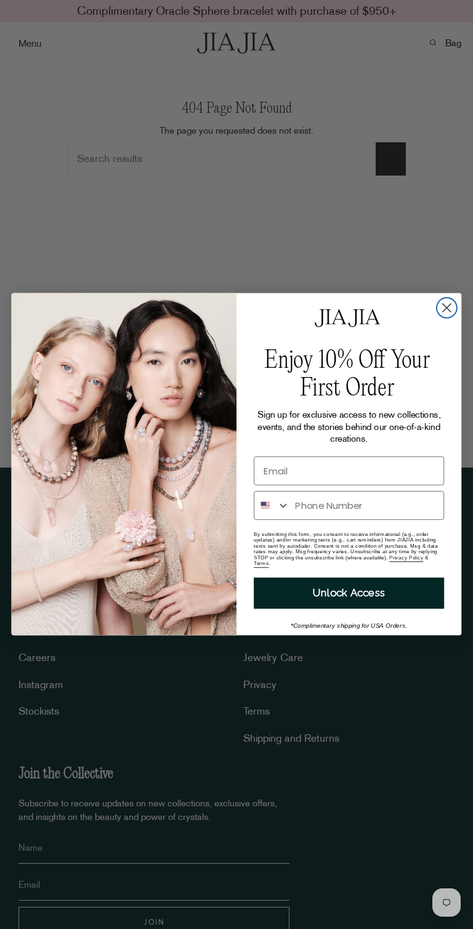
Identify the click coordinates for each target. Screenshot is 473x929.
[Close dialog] (447, 308)
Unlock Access (349, 593)
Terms (261, 563)
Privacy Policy (406, 558)
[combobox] (271, 506)
